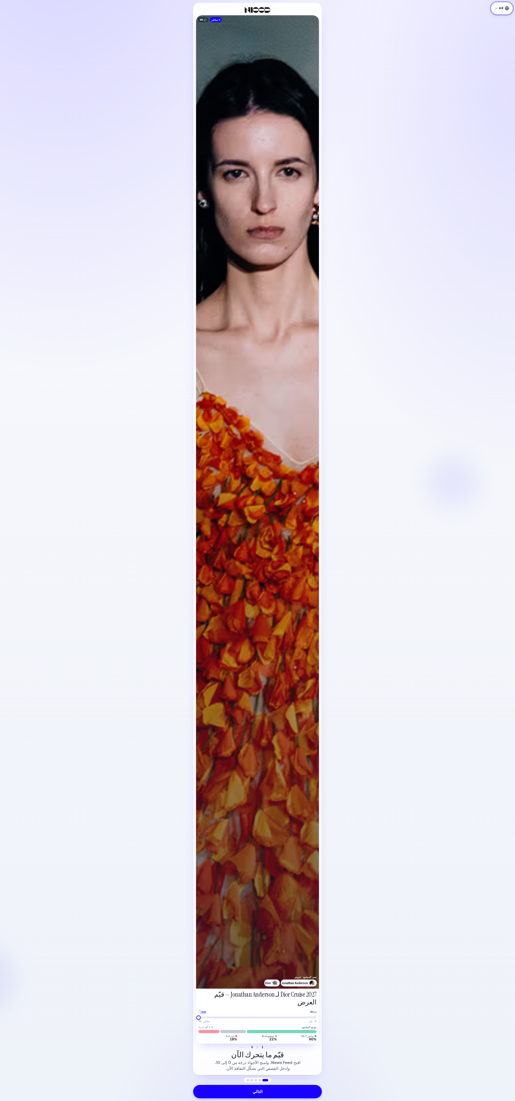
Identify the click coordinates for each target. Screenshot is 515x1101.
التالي (258, 1091)
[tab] (265, 1080)
